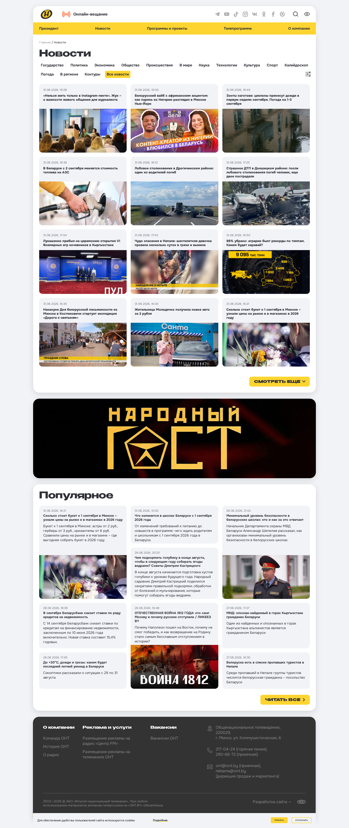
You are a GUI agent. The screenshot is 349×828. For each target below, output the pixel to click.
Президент (49, 28)
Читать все (282, 700)
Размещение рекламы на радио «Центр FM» (106, 741)
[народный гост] (174, 438)
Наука (204, 65)
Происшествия (159, 65)
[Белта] (299, 802)
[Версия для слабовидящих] (307, 14)
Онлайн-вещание (90, 14)
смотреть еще (277, 382)
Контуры (92, 74)
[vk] (254, 14)
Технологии (226, 65)
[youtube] (226, 14)
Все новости (118, 74)
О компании (299, 28)
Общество (130, 65)
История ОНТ (56, 746)
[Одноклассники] (263, 14)
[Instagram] (245, 14)
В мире (186, 65)
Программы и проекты (167, 28)
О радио (51, 754)
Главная (45, 42)
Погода (47, 74)
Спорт (272, 65)
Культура (252, 65)
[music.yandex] (282, 14)
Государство (52, 65)
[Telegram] (217, 14)
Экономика (104, 65)
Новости (102, 28)
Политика (79, 65)
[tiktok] (236, 14)
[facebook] (273, 14)
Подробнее (160, 820)
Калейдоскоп (296, 65)
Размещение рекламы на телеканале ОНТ (106, 754)
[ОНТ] (46, 14)
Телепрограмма (238, 28)
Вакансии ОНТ (164, 738)
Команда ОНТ (56, 738)
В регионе (69, 74)
